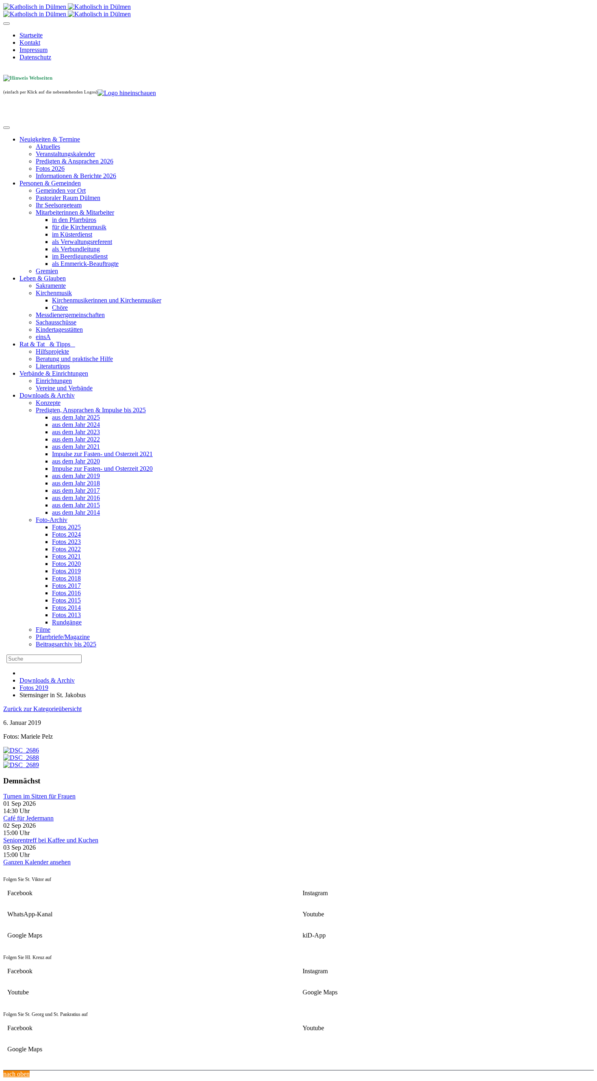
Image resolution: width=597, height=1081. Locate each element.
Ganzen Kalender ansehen (37, 862)
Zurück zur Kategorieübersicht (42, 708)
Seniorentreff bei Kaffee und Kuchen (50, 840)
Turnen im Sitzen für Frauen (39, 796)
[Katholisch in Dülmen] (67, 6)
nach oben (16, 1073)
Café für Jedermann (28, 818)
